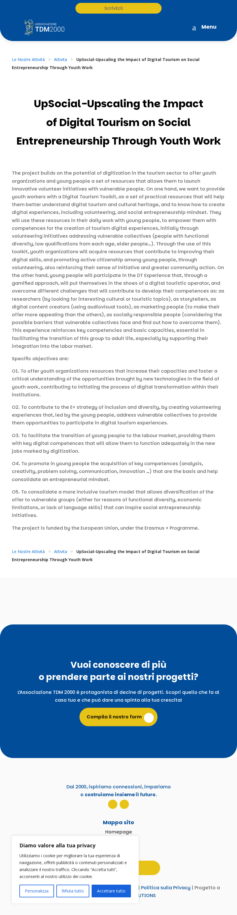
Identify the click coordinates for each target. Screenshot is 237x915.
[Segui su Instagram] (112, 804)
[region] (75, 869)
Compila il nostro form (114, 716)
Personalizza (37, 891)
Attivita (60, 59)
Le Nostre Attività (28, 59)
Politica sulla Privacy (165, 887)
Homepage (118, 832)
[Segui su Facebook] (124, 804)
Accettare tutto (111, 891)
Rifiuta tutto (73, 891)
